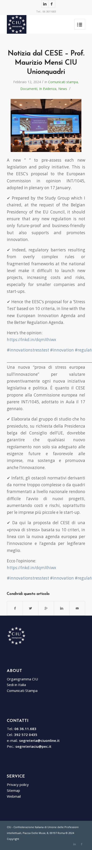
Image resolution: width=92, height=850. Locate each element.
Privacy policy (18, 784)
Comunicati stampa (63, 82)
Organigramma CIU (22, 679)
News (62, 88)
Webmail (14, 796)
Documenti (28, 88)
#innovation (62, 350)
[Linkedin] (45, 4)
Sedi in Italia (16, 684)
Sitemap (13, 790)
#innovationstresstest (28, 350)
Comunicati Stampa (22, 690)
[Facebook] (51, 4)
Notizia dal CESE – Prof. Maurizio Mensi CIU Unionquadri (46, 63)
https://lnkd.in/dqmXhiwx (31, 339)
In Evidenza (47, 88)
